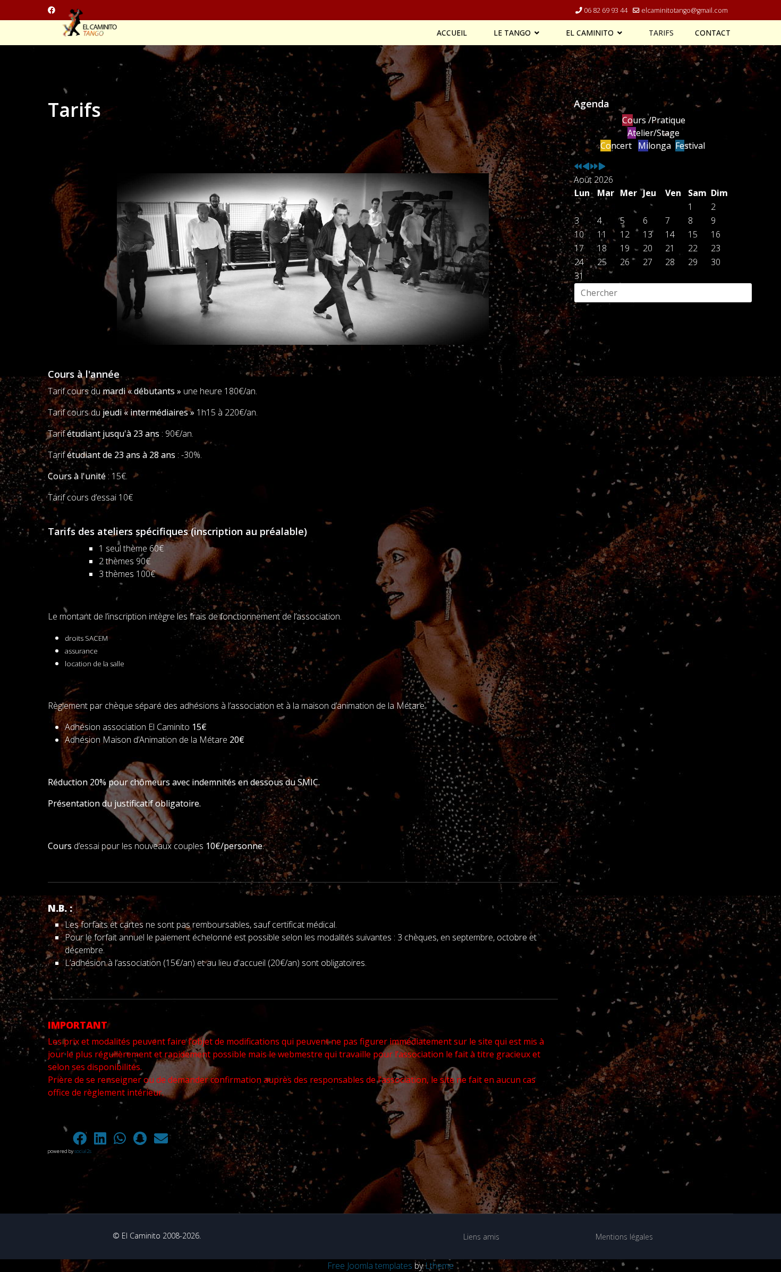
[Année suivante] (594, 167)
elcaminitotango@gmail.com (684, 10)
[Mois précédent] (586, 167)
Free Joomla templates (369, 1265)
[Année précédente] (578, 167)
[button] (58, 1138)
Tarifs (661, 33)
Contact (713, 33)
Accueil (452, 33)
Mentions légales (624, 1237)
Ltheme (439, 1265)
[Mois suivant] (602, 167)
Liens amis (481, 1237)
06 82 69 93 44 (605, 10)
